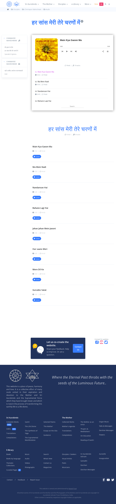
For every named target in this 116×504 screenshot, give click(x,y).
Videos (27, 463)
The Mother (48, 4)
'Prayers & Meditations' (85, 430)
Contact (10, 480)
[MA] (13, 4)
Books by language (13, 458)
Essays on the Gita (50, 431)
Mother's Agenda (68, 426)
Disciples (62, 4)
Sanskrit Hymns (10, 54)
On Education (86, 436)
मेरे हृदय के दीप (9, 47)
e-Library (75, 4)
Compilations (11, 438)
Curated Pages (13, 470)
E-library (10, 450)
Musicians (66, 467)
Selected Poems (49, 422)
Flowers (102, 435)
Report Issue (35, 480)
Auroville (102, 454)
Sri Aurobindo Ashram (86, 455)
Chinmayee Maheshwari (32, 9)
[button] (14, 39)
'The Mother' (48, 426)
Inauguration (104, 458)
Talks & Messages (105, 426)
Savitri (27, 422)
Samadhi (84, 461)
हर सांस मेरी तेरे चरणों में (11, 51)
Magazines (48, 467)
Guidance (47, 435)
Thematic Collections (10, 464)
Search (46, 454)
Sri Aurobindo (31, 4)
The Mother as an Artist (87, 423)
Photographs (30, 467)
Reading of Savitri (87, 440)
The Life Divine (30, 426)
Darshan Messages (106, 430)
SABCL (10, 429)
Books (8, 454)
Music (27, 454)
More (87, 4)
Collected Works (68, 422)
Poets (64, 463)
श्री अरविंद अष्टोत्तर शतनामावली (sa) (14, 72)
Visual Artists (67, 458)
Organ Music (104, 422)
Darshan (84, 465)
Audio (47, 9)
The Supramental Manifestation (31, 439)
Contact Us (78, 348)
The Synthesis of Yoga (31, 432)
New (96, 4)
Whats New (48, 458)
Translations (11, 433)
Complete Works (12, 423)
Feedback (21, 480)
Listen (37, 157)
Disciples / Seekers (69, 454)
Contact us (48, 463)
